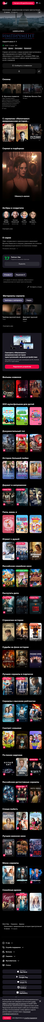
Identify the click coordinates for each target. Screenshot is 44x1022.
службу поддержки (30, 1018)
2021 (6, 45)
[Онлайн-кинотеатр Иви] (5, 3)
